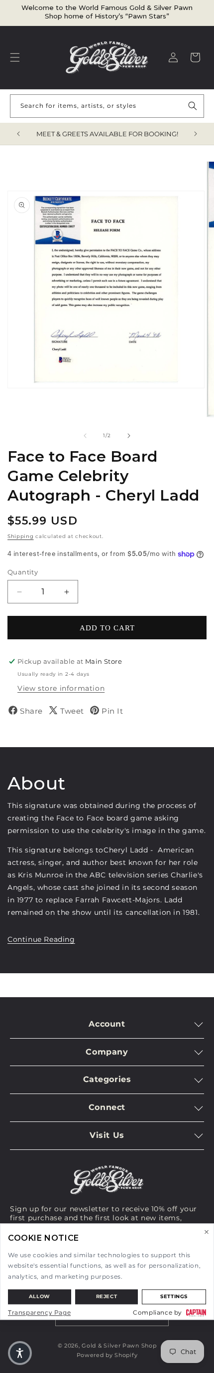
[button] (15, 57)
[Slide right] (129, 436)
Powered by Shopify (107, 1355)
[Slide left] (85, 436)
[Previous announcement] (18, 134)
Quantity (22, 572)
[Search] (193, 106)
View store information (61, 688)
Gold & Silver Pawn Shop (119, 1345)
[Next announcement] (196, 134)
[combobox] (107, 106)
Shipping (20, 536)
